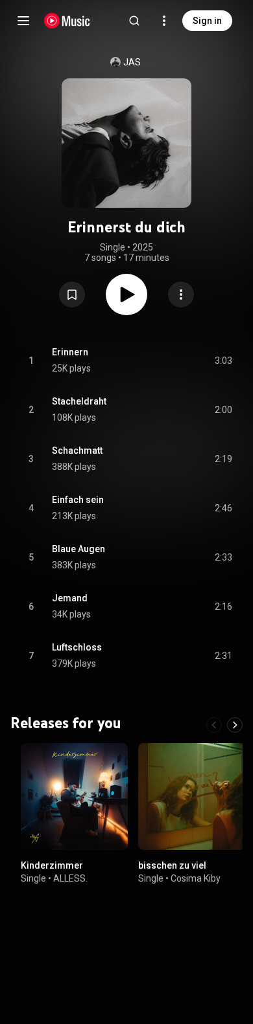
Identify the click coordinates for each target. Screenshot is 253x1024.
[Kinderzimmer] (74, 796)
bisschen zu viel (172, 865)
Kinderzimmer (52, 865)
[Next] (235, 725)
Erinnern (70, 352)
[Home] (67, 20)
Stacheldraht (79, 401)
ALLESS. (70, 878)
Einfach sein (78, 500)
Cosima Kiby (196, 878)
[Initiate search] (134, 20)
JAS (132, 62)
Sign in (207, 21)
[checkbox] (223, 360)
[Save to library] (72, 294)
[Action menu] (181, 294)
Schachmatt (77, 450)
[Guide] (23, 20)
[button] (72, 294)
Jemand (70, 598)
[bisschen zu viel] (191, 796)
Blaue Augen (78, 549)
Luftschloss (77, 647)
